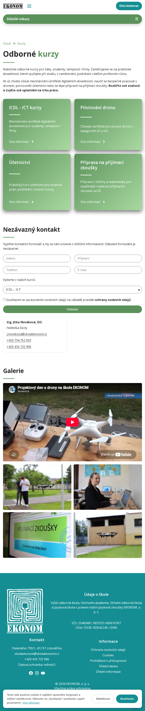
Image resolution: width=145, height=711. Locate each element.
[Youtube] (43, 673)
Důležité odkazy (72, 19)
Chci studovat (129, 6)
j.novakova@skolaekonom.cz (27, 334)
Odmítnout (103, 698)
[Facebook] (31, 673)
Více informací (31, 702)
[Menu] (29, 6)
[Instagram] (37, 673)
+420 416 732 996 (19, 347)
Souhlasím (127, 698)
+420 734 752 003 (19, 340)
